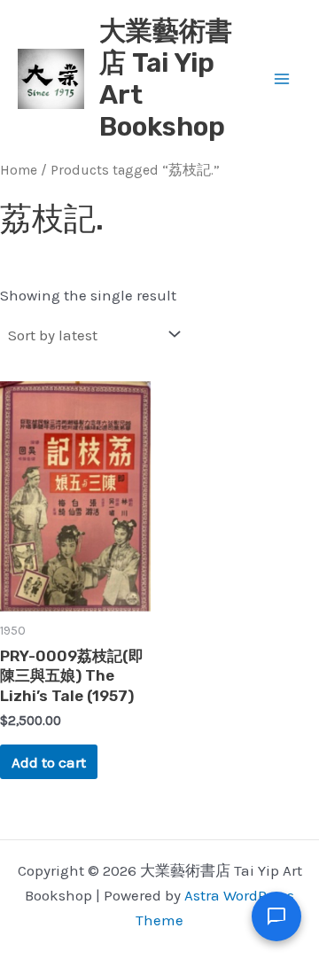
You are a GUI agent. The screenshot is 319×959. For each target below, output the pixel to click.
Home (18, 170)
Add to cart (49, 762)
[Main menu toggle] (281, 78)
